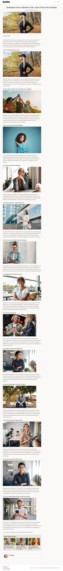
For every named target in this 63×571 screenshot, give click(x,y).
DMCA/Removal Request (43, 568)
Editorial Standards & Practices (54, 568)
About (31, 568)
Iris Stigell (28, 10)
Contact (37, 568)
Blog (34, 568)
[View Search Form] (55, 2)
